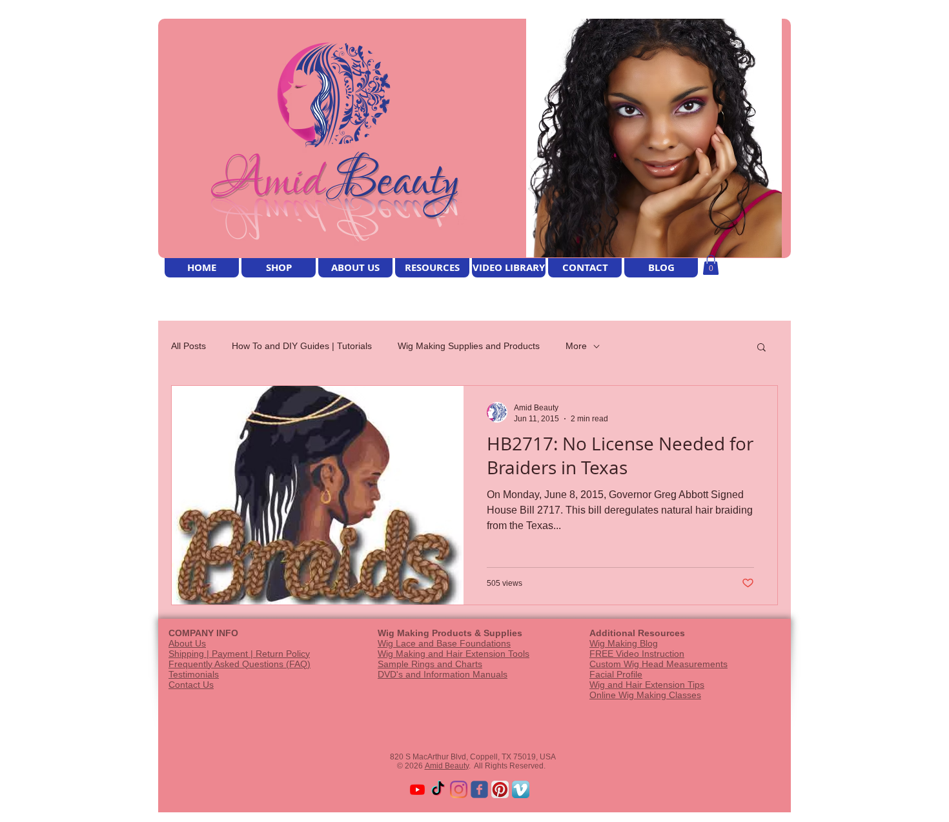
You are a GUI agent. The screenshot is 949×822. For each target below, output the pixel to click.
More (576, 346)
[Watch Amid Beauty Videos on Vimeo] (520, 789)
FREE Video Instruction (636, 653)
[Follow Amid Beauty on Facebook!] (479, 789)
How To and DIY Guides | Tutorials (302, 346)
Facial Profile (615, 674)
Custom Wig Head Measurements (658, 664)
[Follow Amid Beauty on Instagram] (458, 789)
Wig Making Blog (623, 643)
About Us (187, 643)
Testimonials (193, 674)
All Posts (188, 346)
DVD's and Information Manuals (442, 674)
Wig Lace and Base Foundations (444, 643)
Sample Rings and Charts (430, 664)
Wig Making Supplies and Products (469, 346)
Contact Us (191, 684)
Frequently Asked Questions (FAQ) (239, 664)
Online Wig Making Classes (645, 695)
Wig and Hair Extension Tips (646, 684)
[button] (710, 265)
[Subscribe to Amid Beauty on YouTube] (417, 789)
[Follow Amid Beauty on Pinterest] (500, 789)
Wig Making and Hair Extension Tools (453, 653)
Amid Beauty (447, 765)
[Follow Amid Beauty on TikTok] (438, 789)
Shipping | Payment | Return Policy (239, 653)
